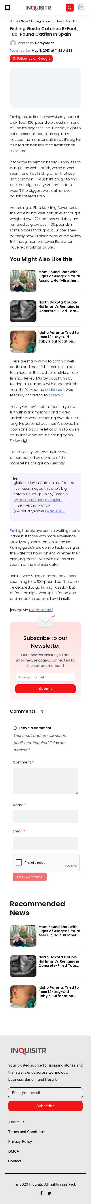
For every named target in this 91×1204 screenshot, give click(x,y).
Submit (45, 688)
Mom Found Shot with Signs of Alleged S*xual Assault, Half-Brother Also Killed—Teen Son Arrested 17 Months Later (59, 282)
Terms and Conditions (26, 1132)
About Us (16, 1122)
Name (19, 804)
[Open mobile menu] (7, 7)
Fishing (16, 530)
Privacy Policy (20, 1141)
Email (19, 831)
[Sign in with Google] (81, 7)
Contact (14, 1161)
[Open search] (70, 8)
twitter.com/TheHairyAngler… (38, 499)
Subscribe (45, 1106)
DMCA (13, 1151)
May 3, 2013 (56, 511)
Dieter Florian (40, 610)
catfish (51, 389)
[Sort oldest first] (42, 711)
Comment (23, 762)
